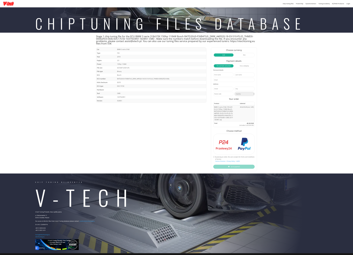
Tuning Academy (324, 4)
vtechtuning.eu (40, 237)
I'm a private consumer (224, 66)
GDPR (238, 161)
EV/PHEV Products (338, 4)
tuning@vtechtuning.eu (42, 234)
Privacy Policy (231, 161)
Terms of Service (220, 161)
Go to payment (235, 167)
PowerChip (299, 4)
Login (348, 4)
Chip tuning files (288, 4)
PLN (244, 55)
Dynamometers (311, 4)
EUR (223, 55)
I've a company (244, 66)
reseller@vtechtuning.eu (87, 221)
